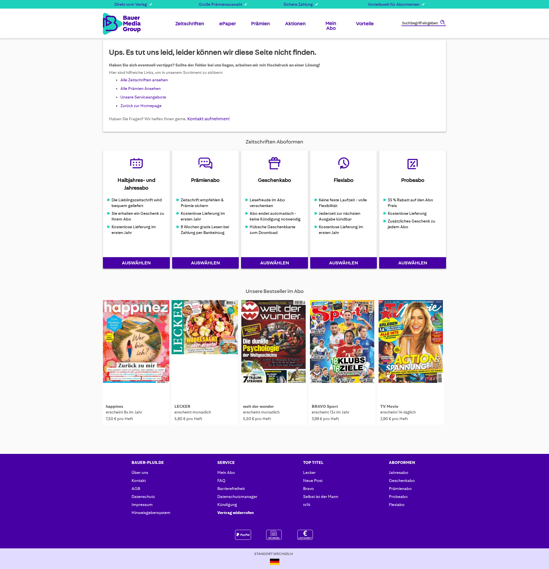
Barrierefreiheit (231, 488)
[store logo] (112, 24)
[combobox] (423, 23)
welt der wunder (258, 406)
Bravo (308, 488)
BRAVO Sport (325, 406)
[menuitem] (190, 25)
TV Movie (389, 406)
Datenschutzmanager (237, 496)
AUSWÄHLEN (136, 262)
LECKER (182, 406)
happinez (114, 406)
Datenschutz (143, 496)
